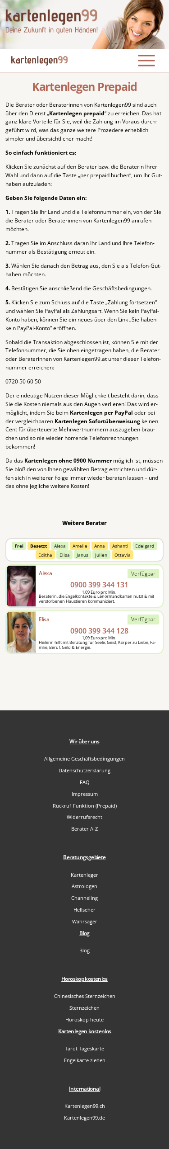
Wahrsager (84, 921)
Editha (45, 555)
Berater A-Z (84, 828)
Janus (82, 555)
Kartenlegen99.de (84, 1117)
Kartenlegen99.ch (84, 1105)
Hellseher (84, 909)
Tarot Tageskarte (84, 1048)
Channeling (84, 897)
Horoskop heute (84, 1019)
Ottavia (122, 555)
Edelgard (144, 546)
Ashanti (120, 546)
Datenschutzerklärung (84, 770)
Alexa (60, 546)
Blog (84, 950)
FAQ (85, 782)
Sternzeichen (84, 1007)
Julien (101, 555)
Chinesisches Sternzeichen (84, 996)
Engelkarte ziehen (84, 1060)
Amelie (80, 546)
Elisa (64, 555)
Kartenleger (84, 874)
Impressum (85, 793)
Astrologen (84, 886)
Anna (99, 546)
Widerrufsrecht (84, 816)
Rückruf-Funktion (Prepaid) (85, 805)
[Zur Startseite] (84, 24)
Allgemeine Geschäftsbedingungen (84, 758)
